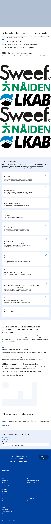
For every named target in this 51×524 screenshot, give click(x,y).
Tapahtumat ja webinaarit (7, 511)
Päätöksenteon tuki (31, 482)
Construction (4, 489)
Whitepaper (4, 513)
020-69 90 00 (5, 439)
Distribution (4, 482)
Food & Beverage (5, 485)
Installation (4, 491)
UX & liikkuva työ (31, 485)
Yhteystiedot (29, 500)
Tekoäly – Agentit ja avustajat (12, 227)
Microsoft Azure (9, 241)
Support (28, 502)
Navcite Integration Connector (13, 272)
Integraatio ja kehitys (31, 487)
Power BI (7, 177)
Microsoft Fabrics (9, 190)
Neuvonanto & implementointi (33, 480)
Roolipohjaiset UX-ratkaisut (12, 203)
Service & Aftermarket (6, 493)
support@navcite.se (6, 437)
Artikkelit (4, 507)
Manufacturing (5, 480)
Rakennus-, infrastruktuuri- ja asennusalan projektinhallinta (21, 285)
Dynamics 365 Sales (10, 312)
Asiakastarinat (5, 509)
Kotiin (3, 500)
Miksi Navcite (5, 505)
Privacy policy (5, 520)
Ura (3, 502)
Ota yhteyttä (43, 457)
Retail (3, 487)
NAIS (6, 257)
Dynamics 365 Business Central (13, 300)
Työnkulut (7, 215)
